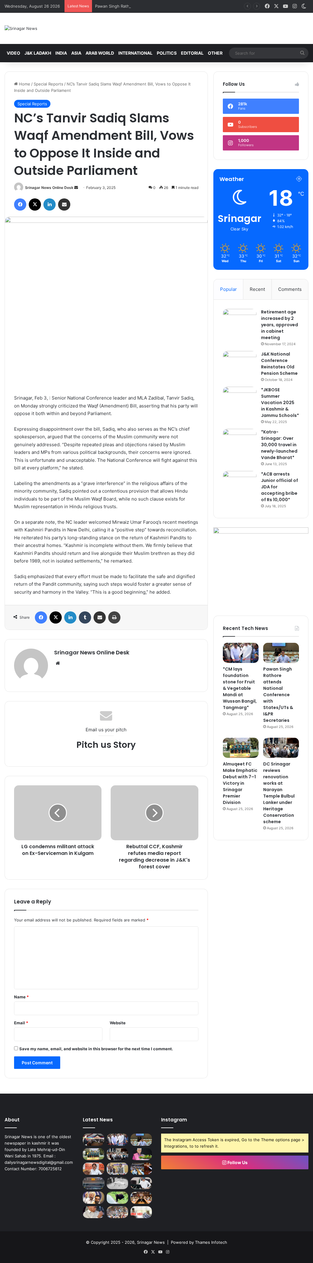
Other (215, 53)
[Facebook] (20, 204)
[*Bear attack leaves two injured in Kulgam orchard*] (117, 1197)
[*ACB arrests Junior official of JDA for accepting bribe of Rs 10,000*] (239, 482)
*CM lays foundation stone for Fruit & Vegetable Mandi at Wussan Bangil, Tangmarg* (240, 688)
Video (13, 53)
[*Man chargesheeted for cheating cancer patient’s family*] (141, 1212)
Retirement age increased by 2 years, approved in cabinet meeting (279, 325)
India (61, 53)
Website (118, 1022)
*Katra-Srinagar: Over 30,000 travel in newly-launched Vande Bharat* (279, 445)
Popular (228, 289)
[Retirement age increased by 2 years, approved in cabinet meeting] (239, 320)
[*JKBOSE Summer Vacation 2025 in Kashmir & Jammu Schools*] (239, 398)
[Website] (57, 663)
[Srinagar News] (21, 28)
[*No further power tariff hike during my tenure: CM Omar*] (141, 1183)
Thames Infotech (211, 1242)
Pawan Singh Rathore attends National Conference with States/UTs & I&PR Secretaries (177, 6)
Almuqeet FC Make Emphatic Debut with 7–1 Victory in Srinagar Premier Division (240, 783)
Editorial (192, 53)
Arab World (100, 53)
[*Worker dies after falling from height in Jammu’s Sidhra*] (117, 1183)
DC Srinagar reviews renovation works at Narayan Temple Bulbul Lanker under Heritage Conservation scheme (279, 793)
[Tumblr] (85, 617)
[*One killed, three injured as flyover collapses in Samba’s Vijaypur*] (117, 1212)
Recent (257, 289)
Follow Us (237, 1162)
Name (21, 996)
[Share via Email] (64, 204)
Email (21, 1022)
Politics (167, 53)
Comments (290, 289)
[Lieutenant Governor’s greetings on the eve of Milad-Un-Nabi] (141, 1154)
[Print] (114, 617)
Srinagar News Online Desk (49, 187)
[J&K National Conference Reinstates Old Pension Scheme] (239, 362)
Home (24, 83)
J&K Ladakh (37, 53)
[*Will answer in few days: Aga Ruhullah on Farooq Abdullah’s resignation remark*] (93, 1197)
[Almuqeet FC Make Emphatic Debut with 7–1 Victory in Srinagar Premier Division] (241, 748)
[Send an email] (76, 187)
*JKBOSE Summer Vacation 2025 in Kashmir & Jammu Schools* (280, 402)
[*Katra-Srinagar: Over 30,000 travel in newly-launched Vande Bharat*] (239, 440)
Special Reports (48, 83)
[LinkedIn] (49, 204)
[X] (35, 204)
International (135, 53)
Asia (76, 53)
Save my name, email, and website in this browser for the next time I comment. (96, 1048)
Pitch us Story (106, 745)
